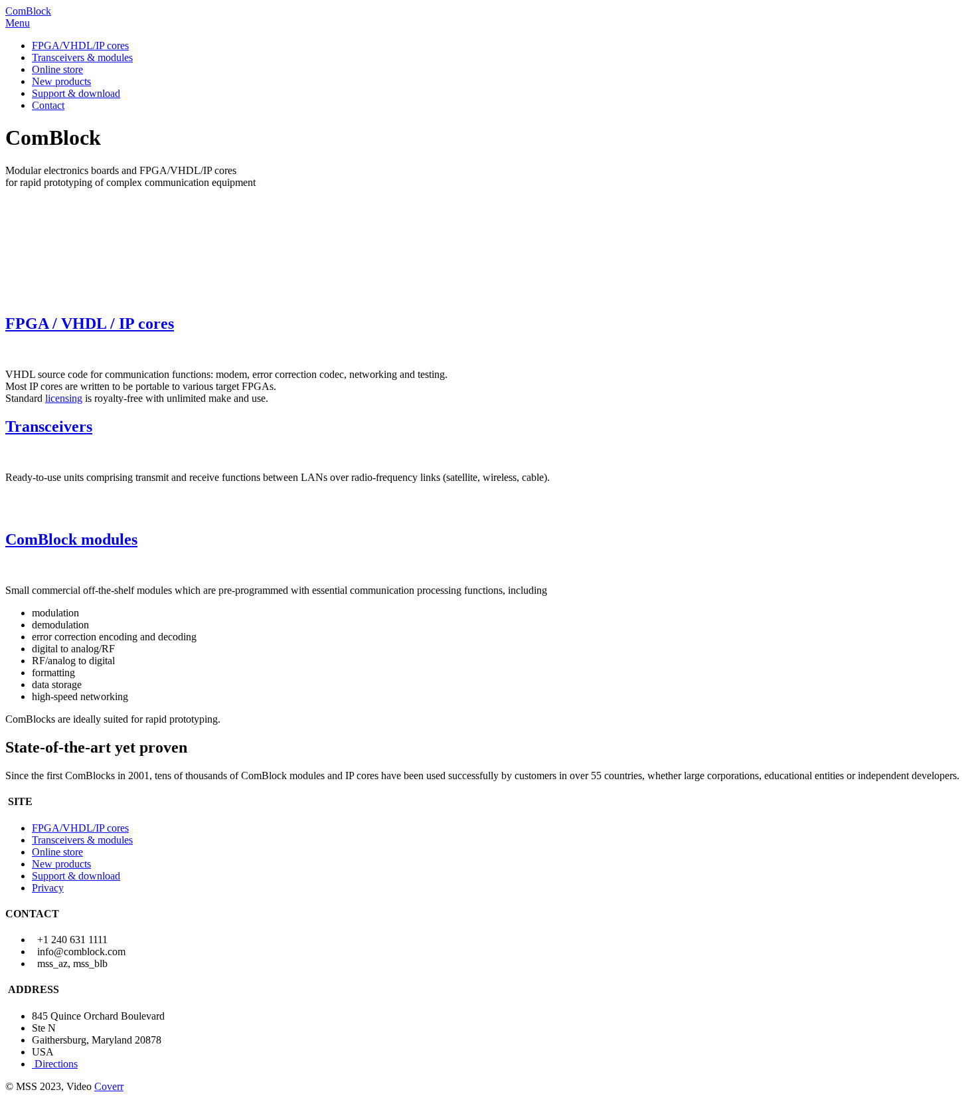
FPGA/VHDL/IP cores (80, 45)
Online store (57, 69)
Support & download (76, 93)
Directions (56, 1063)
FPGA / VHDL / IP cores (89, 323)
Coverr (108, 1086)
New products (61, 81)
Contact (48, 105)
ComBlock (28, 11)
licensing (63, 398)
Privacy (48, 887)
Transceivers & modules (82, 57)
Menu (17, 23)
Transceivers (48, 426)
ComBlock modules (71, 539)
